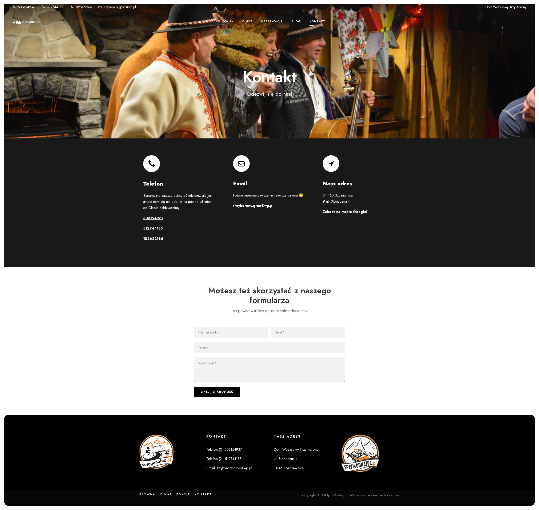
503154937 (26, 7)
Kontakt (318, 21)
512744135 (55, 7)
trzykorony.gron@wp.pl (120, 7)
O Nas (247, 21)
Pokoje (183, 494)
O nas (166, 494)
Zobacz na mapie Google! (345, 211)
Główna (225, 21)
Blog (296, 21)
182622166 (84, 7)
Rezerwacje (272, 21)
